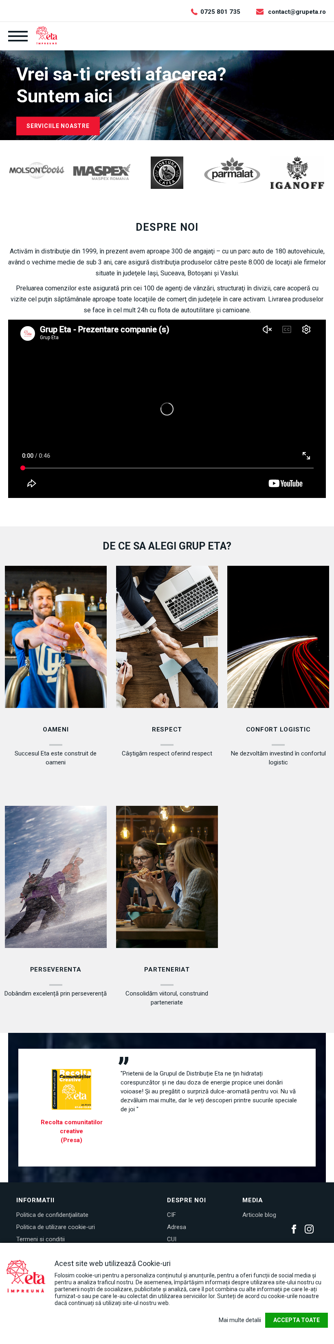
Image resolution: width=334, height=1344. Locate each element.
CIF (171, 1214)
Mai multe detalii (240, 1320)
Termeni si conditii (40, 1239)
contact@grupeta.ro (297, 11)
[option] (36, 170)
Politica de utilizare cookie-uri (55, 1227)
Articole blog (259, 1214)
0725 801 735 (220, 11)
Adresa (176, 1227)
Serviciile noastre (58, 126)
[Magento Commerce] (47, 35)
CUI (171, 1239)
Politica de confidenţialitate (52, 1214)
